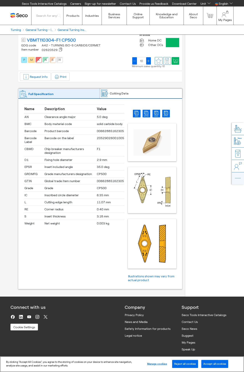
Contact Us (128, 4)
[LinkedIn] (21, 317)
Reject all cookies (185, 363)
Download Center (184, 4)
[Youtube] (29, 317)
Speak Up (188, 349)
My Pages (188, 342)
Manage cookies (157, 363)
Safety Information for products (147, 329)
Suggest (187, 335)
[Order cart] (210, 15)
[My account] (225, 15)
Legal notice (133, 335)
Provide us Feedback (153, 4)
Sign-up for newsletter (100, 4)
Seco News (189, 329)
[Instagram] (37, 317)
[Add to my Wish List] (175, 61)
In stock (145, 35)
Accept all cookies (214, 363)
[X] (45, 317)
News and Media (136, 322)
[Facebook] (12, 317)
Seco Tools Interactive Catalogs (44, 4)
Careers (75, 4)
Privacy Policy (134, 315)
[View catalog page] (167, 61)
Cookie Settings (24, 327)
